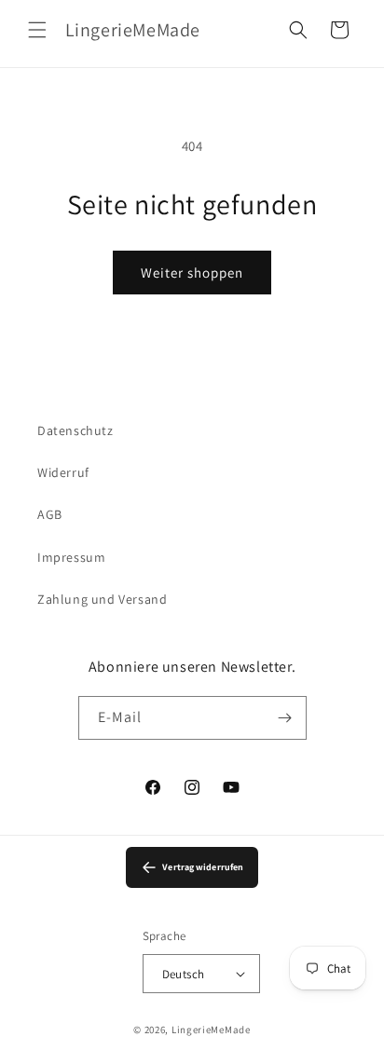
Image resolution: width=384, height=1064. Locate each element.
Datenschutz (75, 430)
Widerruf (63, 472)
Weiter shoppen (192, 272)
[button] (37, 29)
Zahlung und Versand (102, 599)
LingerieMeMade (211, 1029)
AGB (49, 514)
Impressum (71, 557)
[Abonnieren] (285, 718)
